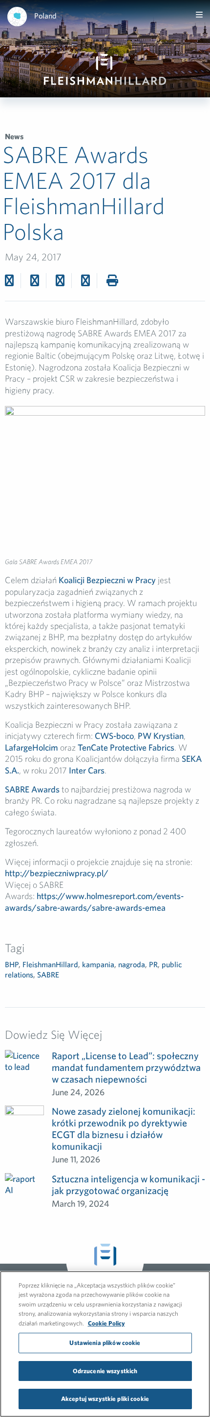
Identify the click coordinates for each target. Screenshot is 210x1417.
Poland (45, 15)
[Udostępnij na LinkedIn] (85, 280)
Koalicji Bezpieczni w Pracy (107, 580)
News (14, 136)
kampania (98, 964)
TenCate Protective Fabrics (126, 747)
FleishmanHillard (50, 964)
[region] (105, 1344)
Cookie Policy (106, 1323)
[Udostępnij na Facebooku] (9, 280)
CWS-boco (113, 736)
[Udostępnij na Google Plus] (60, 280)
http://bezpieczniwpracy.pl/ (56, 873)
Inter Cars (87, 770)
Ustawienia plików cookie (104, 1342)
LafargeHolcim (31, 747)
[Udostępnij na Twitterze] (34, 280)
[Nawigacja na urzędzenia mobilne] (199, 14)
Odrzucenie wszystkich (105, 1371)
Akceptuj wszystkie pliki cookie (105, 1398)
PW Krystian (161, 736)
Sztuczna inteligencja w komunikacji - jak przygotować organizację (128, 1184)
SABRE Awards (32, 789)
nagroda (131, 964)
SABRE (48, 974)
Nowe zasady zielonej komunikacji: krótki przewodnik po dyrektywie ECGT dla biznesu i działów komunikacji (123, 1128)
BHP (12, 964)
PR (153, 964)
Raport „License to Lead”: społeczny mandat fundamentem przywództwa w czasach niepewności (126, 1067)
